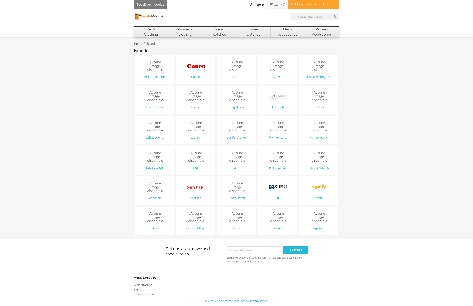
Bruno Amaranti (154, 77)
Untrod (236, 228)
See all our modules (150, 4)
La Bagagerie (154, 137)
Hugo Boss (236, 107)
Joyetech (277, 107)
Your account (146, 278)
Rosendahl (154, 198)
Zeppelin (318, 228)
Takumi (154, 228)
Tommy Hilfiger (195, 228)
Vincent (278, 228)
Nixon (195, 168)
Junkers (318, 107)
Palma (237, 168)
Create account (144, 294)
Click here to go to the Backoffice (313, 4)
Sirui (278, 198)
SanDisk (195, 198)
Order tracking (143, 285)
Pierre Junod (277, 168)
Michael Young (318, 137)
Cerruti (236, 77)
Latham (195, 137)
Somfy (318, 198)
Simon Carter (236, 198)
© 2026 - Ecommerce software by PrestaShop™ (236, 301)
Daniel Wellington (318, 77)
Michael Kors (277, 137)
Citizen (277, 77)
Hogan (195, 107)
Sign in (138, 289)
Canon (195, 77)
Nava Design (154, 168)
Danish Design (154, 107)
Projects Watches (318, 168)
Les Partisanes (236, 137)
